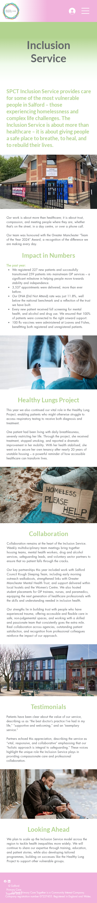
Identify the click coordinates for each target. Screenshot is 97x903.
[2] (9, 881)
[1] (5, 881)
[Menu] (85, 10)
